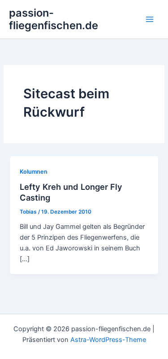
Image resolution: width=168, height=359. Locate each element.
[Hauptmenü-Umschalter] (149, 19)
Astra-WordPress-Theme (108, 340)
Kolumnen (33, 171)
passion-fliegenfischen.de (53, 19)
